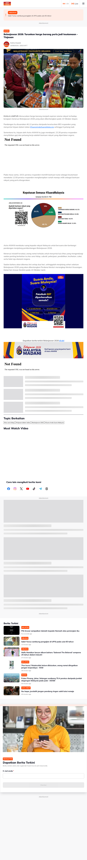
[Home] (7, 3)
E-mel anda (8, 771)
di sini (61, 340)
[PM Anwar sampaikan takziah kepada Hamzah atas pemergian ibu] (11, 630)
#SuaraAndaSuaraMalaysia (42, 127)
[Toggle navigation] (83, 3)
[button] (5, 13)
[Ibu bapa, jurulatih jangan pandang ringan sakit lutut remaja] (11, 690)
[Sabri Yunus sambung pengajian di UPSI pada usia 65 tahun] (11, 641)
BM (64, 4)
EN (68, 4)
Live (76, 3)
